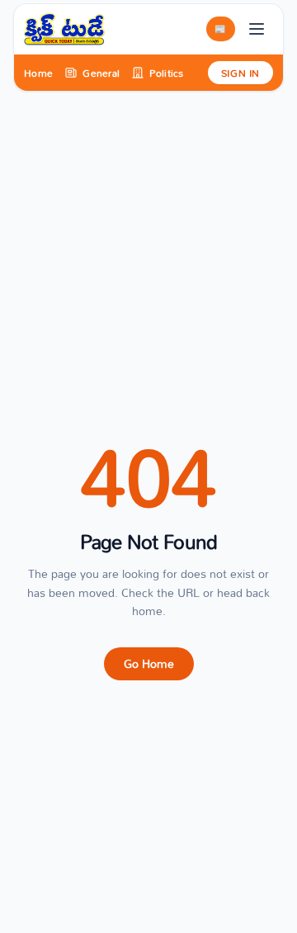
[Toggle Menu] (256, 28)
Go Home (149, 663)
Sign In (240, 73)
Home (38, 73)
